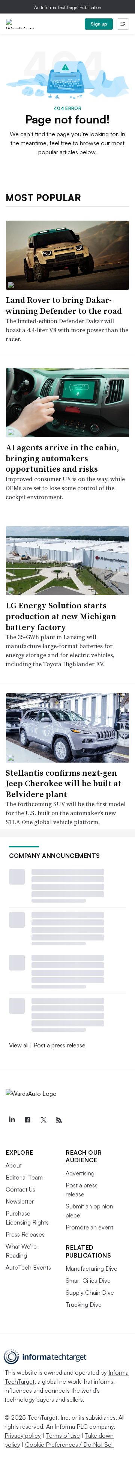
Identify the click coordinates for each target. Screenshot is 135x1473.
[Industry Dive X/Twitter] (43, 1120)
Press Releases (25, 1234)
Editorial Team (24, 1177)
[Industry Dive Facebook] (27, 1120)
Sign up (99, 24)
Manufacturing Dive (91, 1268)
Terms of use (63, 1435)
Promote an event (89, 1227)
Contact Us (20, 1189)
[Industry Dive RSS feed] (59, 1120)
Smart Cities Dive (88, 1280)
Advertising (80, 1173)
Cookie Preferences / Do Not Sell (69, 1444)
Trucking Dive (84, 1304)
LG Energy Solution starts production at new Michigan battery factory (61, 616)
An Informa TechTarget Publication (67, 7)
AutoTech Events (28, 1267)
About (14, 1165)
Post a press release (59, 1045)
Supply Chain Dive (90, 1292)
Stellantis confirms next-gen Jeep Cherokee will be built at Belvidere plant (64, 783)
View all (18, 1045)
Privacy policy (22, 1435)
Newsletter (20, 1201)
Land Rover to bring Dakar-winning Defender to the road (64, 305)
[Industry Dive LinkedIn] (12, 1120)
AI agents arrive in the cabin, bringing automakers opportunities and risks (62, 458)
